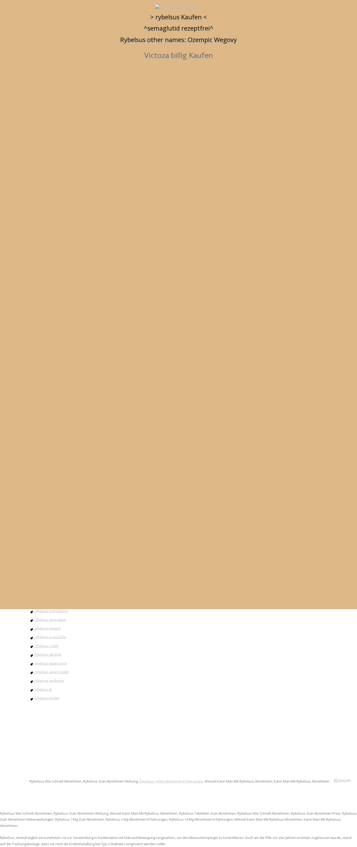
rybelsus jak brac (48, 654)
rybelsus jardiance (49, 680)
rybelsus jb (43, 689)
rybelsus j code (46, 645)
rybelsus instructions (51, 610)
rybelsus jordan (47, 698)
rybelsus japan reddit (51, 672)
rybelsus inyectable (50, 619)
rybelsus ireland (47, 628)
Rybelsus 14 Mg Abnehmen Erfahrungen (171, 781)
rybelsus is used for (50, 637)
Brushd (342, 780)
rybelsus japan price (50, 663)
